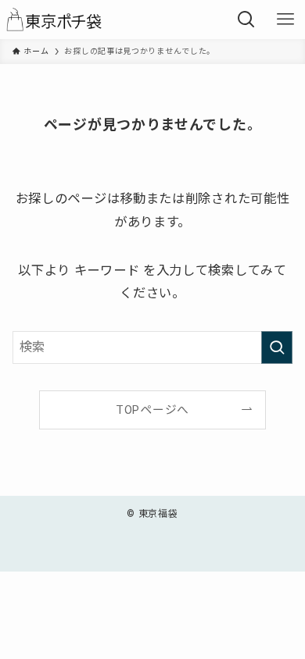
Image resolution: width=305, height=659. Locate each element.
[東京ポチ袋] (58, 19)
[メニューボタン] (285, 19)
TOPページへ (152, 410)
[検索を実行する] (276, 348)
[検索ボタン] (246, 19)
